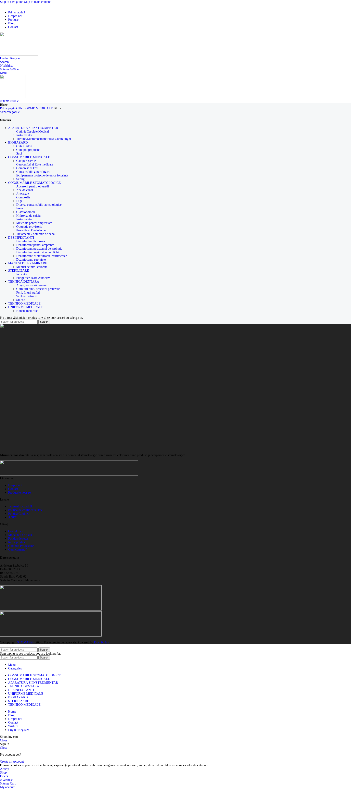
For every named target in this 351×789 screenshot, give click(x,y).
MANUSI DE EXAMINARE (27, 263)
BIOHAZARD (18, 142)
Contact (13, 489)
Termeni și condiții (20, 506)
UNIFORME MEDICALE (36, 108)
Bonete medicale (27, 310)
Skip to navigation (12, 1)
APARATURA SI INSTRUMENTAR (33, 128)
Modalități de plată (20, 535)
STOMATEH (26, 642)
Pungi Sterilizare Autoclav (33, 278)
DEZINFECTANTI (21, 237)
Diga (19, 201)
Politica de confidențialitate (25, 510)
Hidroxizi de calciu (28, 215)
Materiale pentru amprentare (34, 223)
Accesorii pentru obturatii (32, 186)
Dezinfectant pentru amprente (35, 245)
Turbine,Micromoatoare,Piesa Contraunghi (43, 138)
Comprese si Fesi (27, 168)
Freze (19, 208)
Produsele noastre (19, 492)
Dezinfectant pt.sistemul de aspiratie (39, 248)
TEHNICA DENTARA (23, 281)
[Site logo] (19, 54)
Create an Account (12, 761)
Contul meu (15, 531)
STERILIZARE (18, 270)
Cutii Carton (24, 146)
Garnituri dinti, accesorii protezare (38, 289)
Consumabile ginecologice (33, 171)
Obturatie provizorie (29, 226)
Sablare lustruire (26, 296)
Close (3, 740)
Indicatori (22, 274)
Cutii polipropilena (28, 149)
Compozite (23, 197)
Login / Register (18, 729)
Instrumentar (24, 135)
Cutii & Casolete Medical (32, 131)
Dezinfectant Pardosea (30, 241)
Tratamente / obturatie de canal (35, 234)
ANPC (12, 517)
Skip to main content (37, 1)
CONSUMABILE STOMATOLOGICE (34, 182)
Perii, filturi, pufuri (28, 292)
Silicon (20, 299)
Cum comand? (17, 549)
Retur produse (17, 542)
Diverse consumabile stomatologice (39, 204)
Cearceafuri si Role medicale (34, 164)
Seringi (20, 179)
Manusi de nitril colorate (31, 267)
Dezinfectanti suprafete (31, 259)
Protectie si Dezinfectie (31, 230)
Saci (19, 153)
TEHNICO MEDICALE (24, 303)
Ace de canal (24, 190)
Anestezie (22, 193)
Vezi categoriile (10, 112)
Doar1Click (101, 642)
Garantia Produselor (21, 545)
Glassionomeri (25, 212)
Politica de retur (18, 538)
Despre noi (15, 485)
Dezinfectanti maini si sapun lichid (38, 252)
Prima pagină (9, 108)
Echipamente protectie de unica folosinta (42, 175)
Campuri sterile (26, 160)
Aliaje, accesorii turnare (31, 285)
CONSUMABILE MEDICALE (29, 157)
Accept (4, 768)
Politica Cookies (18, 513)
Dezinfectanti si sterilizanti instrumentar (41, 256)
